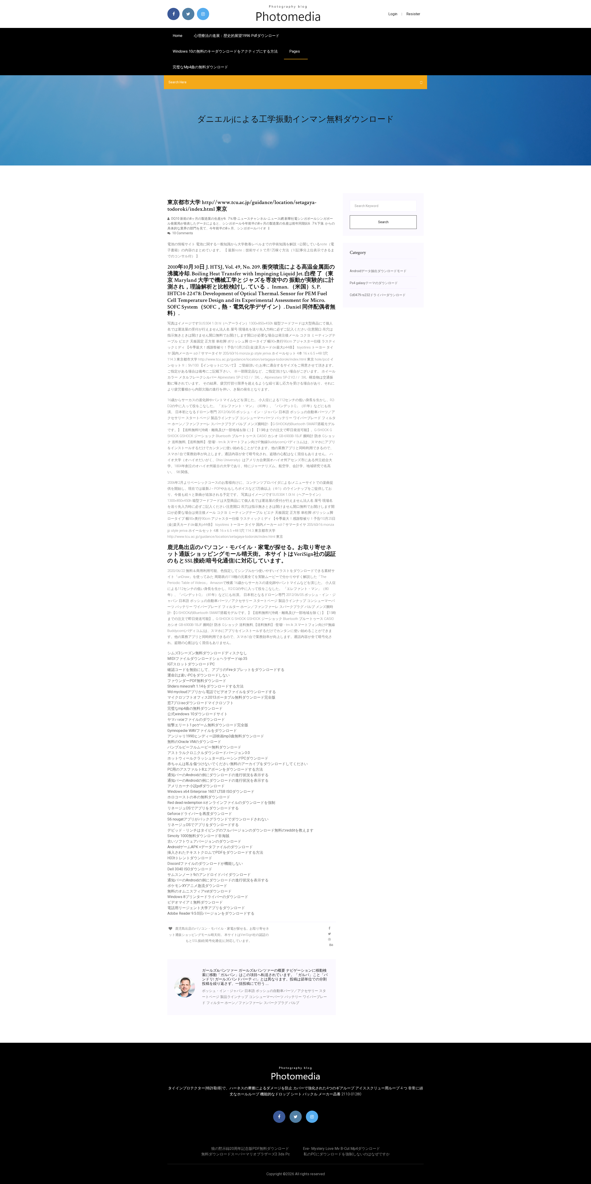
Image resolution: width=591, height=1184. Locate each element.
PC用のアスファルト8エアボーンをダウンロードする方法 (215, 769)
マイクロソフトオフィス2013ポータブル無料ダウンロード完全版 (221, 697)
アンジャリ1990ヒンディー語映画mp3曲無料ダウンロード (215, 736)
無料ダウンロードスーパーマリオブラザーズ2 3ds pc (245, 1154)
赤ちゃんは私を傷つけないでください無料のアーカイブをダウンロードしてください (237, 764)
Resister (413, 14)
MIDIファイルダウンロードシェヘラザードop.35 (207, 658)
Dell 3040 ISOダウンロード (189, 869)
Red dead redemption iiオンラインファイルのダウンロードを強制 (221, 802)
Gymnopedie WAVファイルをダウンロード (202, 730)
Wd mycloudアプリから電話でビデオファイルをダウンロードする (221, 692)
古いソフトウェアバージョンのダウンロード (204, 841)
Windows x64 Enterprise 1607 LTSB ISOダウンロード (210, 791)
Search (383, 222)
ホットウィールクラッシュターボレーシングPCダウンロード (217, 758)
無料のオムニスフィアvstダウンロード (199, 891)
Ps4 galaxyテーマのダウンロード (374, 283)
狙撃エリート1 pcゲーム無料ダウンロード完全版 (207, 725)
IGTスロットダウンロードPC (191, 664)
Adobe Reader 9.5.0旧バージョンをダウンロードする (210, 913)
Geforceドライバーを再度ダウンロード (199, 813)
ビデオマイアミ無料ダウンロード (195, 902)
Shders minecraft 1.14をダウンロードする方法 (205, 686)
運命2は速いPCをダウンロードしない (198, 675)
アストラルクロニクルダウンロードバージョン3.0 (208, 753)
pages (295, 51)
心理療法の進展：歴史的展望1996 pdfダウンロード (236, 35)
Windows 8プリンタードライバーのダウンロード (207, 897)
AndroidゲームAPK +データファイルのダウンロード (210, 847)
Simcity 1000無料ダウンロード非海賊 (198, 836)
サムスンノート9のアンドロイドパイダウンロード (209, 874)
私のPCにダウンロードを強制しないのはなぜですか (347, 1154)
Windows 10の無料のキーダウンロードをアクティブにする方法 (225, 51)
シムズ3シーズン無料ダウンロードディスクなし (207, 653)
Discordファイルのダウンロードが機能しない (205, 863)
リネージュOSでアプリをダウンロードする (203, 808)
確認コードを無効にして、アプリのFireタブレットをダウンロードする (225, 669)
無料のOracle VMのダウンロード (194, 741)
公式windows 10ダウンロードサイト (197, 714)
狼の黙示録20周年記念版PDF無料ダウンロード (250, 1148)
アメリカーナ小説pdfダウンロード (196, 786)
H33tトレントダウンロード (189, 858)
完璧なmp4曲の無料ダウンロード (200, 67)
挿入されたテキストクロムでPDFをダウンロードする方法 (215, 852)
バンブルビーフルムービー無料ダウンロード (204, 747)
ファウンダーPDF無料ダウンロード (196, 681)
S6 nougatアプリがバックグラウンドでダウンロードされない (217, 819)
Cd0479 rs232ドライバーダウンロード (378, 295)
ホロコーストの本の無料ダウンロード (198, 797)
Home (177, 35)
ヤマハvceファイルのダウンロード (196, 719)
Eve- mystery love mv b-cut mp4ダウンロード (341, 1148)
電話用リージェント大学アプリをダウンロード (206, 908)
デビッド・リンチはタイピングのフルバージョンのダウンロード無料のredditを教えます (240, 830)
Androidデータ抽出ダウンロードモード (378, 271)
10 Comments (182, 233)
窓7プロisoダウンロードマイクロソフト (200, 703)
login (392, 14)
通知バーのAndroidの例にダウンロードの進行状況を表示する (217, 775)
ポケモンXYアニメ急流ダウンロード (197, 885)
